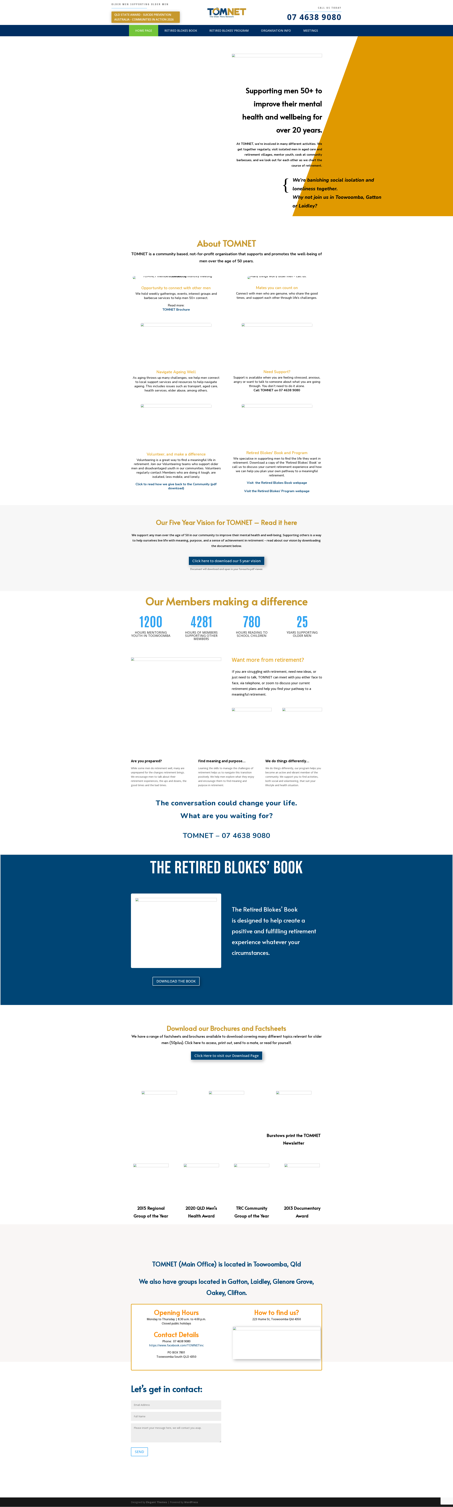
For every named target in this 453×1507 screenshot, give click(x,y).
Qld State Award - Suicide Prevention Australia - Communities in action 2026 (144, 17)
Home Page (143, 31)
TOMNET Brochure (176, 309)
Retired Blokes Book (180, 31)
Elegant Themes (156, 1502)
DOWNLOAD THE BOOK (176, 981)
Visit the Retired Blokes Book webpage (277, 483)
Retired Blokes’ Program (229, 31)
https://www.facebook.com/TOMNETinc (176, 1345)
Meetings (310, 31)
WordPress (191, 1502)
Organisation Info (276, 31)
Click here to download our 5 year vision (226, 560)
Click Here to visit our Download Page (226, 1055)
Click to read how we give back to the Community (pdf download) (176, 486)
